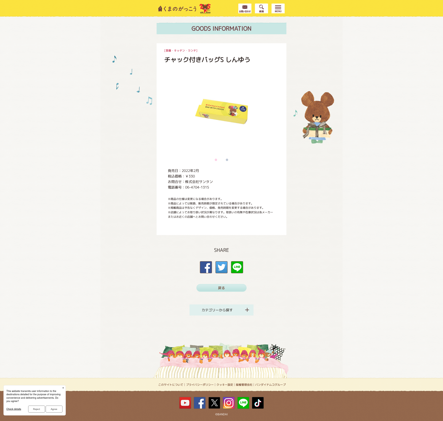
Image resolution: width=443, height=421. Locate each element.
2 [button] (227, 159)
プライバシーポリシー (200, 385)
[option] (221, 111)
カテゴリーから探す (217, 310)
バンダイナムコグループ (270, 385)
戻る (221, 287)
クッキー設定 (224, 385)
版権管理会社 (244, 385)
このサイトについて (170, 385)
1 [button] (216, 159)
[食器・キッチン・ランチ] (180, 50)
